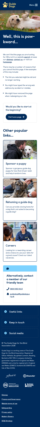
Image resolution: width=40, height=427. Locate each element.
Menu (31, 5)
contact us (18, 59)
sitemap (9, 59)
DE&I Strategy (7, 420)
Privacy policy (7, 412)
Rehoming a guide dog (19, 202)
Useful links (15, 311)
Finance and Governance (11, 399)
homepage (7, 61)
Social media (16, 333)
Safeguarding (7, 407)
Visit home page (14, 116)
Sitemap (5, 395)
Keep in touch (17, 322)
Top (35, 418)
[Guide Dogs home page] (9, 5)
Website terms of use (9, 403)
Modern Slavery (8, 416)
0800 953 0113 (16, 289)
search (27, 57)
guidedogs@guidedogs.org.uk (20, 295)
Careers (11, 245)
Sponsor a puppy (16, 163)
